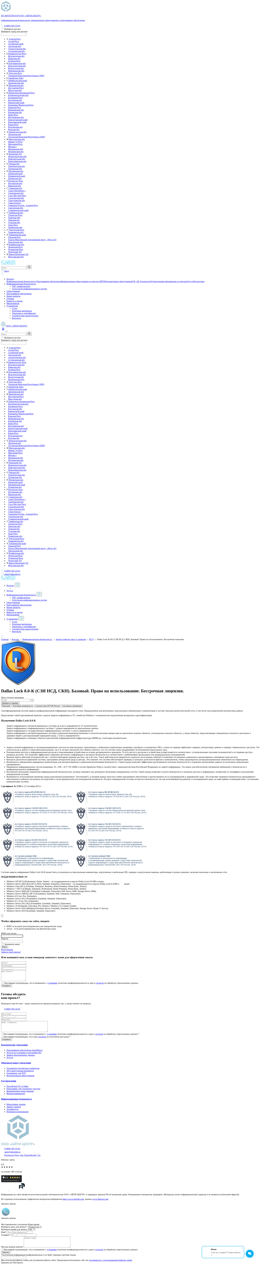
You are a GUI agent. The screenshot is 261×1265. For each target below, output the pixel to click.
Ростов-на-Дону (15, 181)
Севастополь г (14, 203)
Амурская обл (14, 46)
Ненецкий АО (15, 154)
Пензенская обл (16, 171)
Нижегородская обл (17, 156)
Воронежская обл (16, 71)
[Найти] (29, 267)
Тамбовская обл (15, 213)
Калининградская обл (18, 95)
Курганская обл (15, 127)
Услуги (190, 281)
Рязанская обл (14, 186)
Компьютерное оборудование (20, 1091)
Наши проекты (13, 296)
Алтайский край (15, 44)
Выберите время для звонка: (14, 1229)
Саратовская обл (16, 193)
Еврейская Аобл (15, 78)
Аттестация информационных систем (29, 289)
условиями (52, 983)
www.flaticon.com (100, 1199)
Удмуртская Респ (16, 230)
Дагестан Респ (15, 73)
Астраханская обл (16, 51)
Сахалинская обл (16, 198)
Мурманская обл (16, 151)
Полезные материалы (22, 311)
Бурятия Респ (14, 61)
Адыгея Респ (15, 39)
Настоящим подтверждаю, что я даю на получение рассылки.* (37, 1037)
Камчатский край (16, 102)
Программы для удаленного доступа (23, 1089)
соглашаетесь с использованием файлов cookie (110, 1260)
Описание (6, 706)
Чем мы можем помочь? (12, 1247)
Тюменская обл (15, 227)
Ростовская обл (15, 183)
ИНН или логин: (9, 933)
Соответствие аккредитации (25, 316)
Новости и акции (15, 301)
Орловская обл (15, 169)
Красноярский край (17, 122)
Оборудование (13, 291)
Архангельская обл (17, 49)
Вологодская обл (16, 68)
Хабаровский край (17, 235)
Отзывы (10, 298)
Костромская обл (16, 117)
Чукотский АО (15, 252)
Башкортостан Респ (17, 53)
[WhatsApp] (3, 264)
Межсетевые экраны (16, 1104)
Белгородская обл (16, 56)
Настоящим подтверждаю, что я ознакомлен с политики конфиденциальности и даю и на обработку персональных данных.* (71, 1034)
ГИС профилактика (21, 286)
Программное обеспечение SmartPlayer (25, 1050)
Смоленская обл (15, 208)
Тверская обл (14, 217)
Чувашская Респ (15, 249)
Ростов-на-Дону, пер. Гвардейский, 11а (22, 1155)
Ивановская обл (16, 85)
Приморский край (16, 176)
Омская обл (14, 164)
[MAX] (13, 264)
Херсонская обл (15, 242)
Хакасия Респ (14, 237)
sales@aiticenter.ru (12, 574)
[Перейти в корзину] (2, 274)
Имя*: (4, 1232)
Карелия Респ (14, 107)
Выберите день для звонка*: (14, 1227)
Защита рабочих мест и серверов (71, 639)
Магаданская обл (17, 139)
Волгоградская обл (17, 66)
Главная (4, 639)
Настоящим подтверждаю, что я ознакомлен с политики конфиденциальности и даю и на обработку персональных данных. (71, 1249)
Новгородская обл (16, 159)
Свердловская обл (16, 200)
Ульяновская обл (16, 232)
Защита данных (14, 1107)
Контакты (16, 318)
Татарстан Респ (15, 215)
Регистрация (7, 949)
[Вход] (3, 330)
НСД (91, 639)
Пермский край (15, 173)
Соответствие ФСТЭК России (47, 706)
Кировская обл (15, 112)
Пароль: (4, 939)
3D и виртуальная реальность (20, 1071)
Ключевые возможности (23, 706)
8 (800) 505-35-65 (12, 26)
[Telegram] (8, 264)
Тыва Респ (13, 225)
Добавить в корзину (10, 703)
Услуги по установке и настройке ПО (24, 1052)
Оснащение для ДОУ (16, 1073)
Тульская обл (14, 222)
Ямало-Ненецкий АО (18, 254)
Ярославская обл (16, 257)
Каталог (10, 279)
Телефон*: (6, 1235)
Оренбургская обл (16, 166)
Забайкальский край (17, 80)
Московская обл (15, 149)
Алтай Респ (13, 41)
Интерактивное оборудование (118, 281)
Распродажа (198, 281)
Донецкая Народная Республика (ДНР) (26, 76)
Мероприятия (13, 303)
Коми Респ (13, 115)
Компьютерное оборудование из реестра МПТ (82, 281)
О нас (14, 308)
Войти (4, 947)
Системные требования (72, 706)
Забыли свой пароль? (11, 952)
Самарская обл (15, 188)
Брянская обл (14, 58)
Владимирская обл (17, 63)
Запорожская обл (16, 83)
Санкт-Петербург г (17, 191)
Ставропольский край (18, 210)
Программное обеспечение (48, 281)
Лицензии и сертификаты (24, 313)
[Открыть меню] (7, 331)
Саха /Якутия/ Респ (17, 195)
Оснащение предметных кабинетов (23, 1068)
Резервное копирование (18, 1112)
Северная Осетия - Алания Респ (23, 205)
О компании (12, 306)
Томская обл (14, 220)
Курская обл (13, 129)
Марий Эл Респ (15, 142)
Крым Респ (13, 124)
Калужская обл (15, 100)
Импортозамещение (16, 1093)
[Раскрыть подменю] (17, 585)
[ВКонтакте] (29, 1190)
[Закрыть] (2, 915)
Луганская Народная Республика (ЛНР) (26, 137)
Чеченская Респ (15, 247)
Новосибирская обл (17, 161)
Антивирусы (12, 1109)
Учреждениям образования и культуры (169, 281)
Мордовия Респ (15, 144)
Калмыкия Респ (15, 98)
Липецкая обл (14, 134)
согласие (100, 983)
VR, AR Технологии (141, 281)
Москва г (12, 147)
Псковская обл (15, 178)
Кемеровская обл (16, 110)
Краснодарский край (17, 120)
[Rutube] (21, 1190)
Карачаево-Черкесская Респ (21, 105)
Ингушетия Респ (16, 88)
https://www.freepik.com (73, 1199)
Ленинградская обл (18, 132)
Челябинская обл (16, 244)
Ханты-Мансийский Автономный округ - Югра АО (32, 240)
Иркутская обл (15, 90)
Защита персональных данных (21, 1055)
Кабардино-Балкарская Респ (22, 93)
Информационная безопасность (21, 281)
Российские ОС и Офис (18, 1086)
